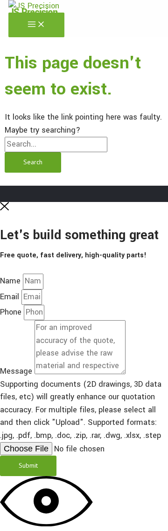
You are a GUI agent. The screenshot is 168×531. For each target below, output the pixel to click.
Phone (12, 312)
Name (11, 281)
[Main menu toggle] (36, 25)
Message (17, 371)
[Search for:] (56, 144)
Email (10, 296)
